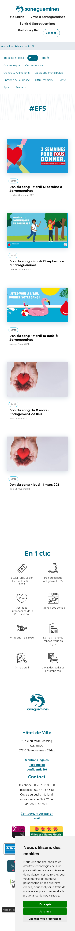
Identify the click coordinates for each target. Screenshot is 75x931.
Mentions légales (37, 760)
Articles (18, 46)
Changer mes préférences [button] (45, 918)
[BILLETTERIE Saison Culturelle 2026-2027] (22, 561)
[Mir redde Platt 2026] (22, 621)
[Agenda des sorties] (53, 591)
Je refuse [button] (45, 911)
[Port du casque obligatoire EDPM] (53, 561)
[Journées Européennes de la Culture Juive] (22, 591)
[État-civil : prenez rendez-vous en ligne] (53, 621)
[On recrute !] (22, 651)
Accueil (5, 46)
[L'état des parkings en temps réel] (53, 651)
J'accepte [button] (45, 904)
